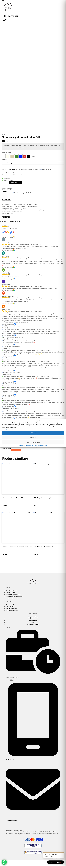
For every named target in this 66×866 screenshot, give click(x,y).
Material (4, 159)
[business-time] (33, 673)
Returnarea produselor (12, 610)
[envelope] (33, 816)
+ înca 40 (33, 156)
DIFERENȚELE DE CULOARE (8, 169)
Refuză (33, 437)
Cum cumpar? (10, 605)
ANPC (33, 622)
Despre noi (33, 619)
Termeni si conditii (11, 592)
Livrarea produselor (11, 608)
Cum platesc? (9, 606)
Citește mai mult (6, 449)
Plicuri (4, 134)
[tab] (6, 221)
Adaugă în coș (15, 182)
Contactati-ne (33, 620)
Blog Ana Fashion (33, 617)
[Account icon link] (5, 10)
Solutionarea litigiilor (33, 624)
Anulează (4, 166)
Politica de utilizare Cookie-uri (26, 445)
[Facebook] (54, 857)
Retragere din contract (12, 598)
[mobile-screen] (33, 756)
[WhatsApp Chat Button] (4, 862)
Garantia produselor (11, 591)
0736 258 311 (5, 191)
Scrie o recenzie (6, 235)
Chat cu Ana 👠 (56, 862)
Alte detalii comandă (8, 173)
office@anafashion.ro (12, 820)
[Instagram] (58, 857)
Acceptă (33, 433)
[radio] (4, 156)
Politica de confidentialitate (40, 445)
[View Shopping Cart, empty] (3, 20)
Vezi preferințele (33, 442)
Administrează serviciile (8, 430)
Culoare (4, 152)
